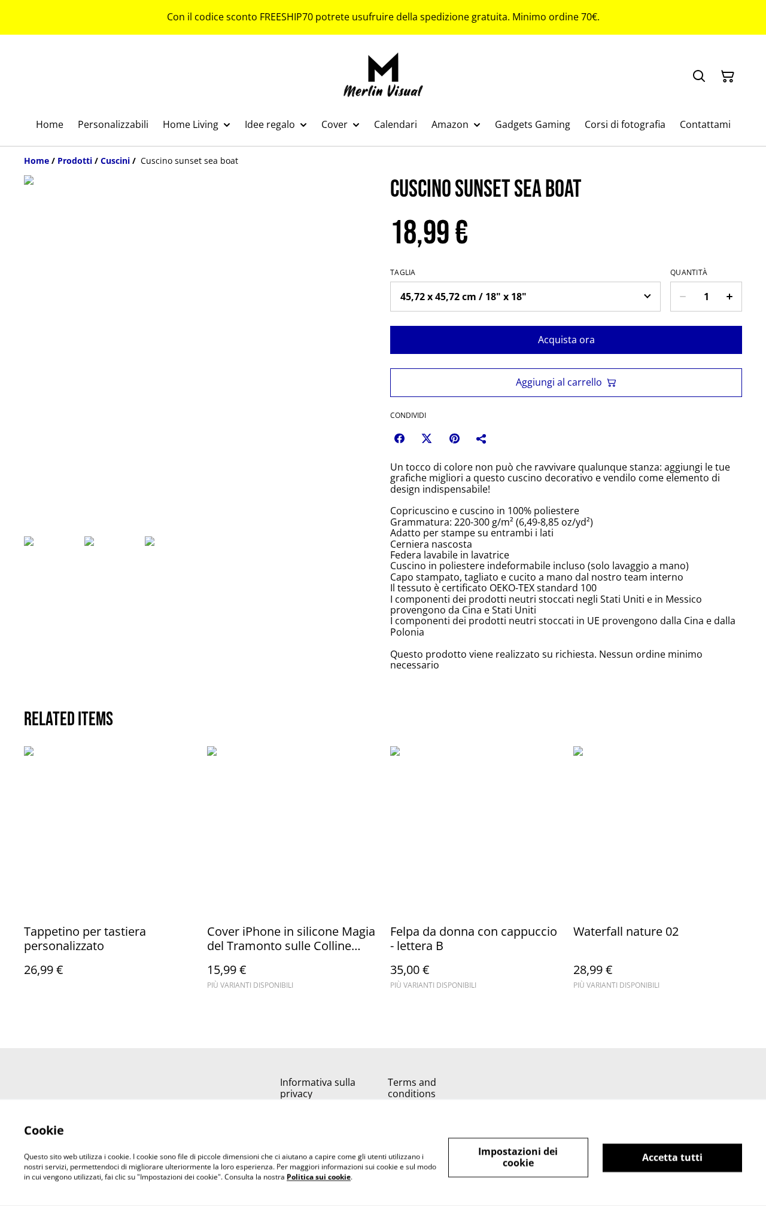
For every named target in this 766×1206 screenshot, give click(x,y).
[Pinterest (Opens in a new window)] (454, 438)
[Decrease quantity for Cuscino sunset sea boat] (682, 297)
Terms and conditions (412, 1088)
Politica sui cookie (319, 1176)
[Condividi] (482, 438)
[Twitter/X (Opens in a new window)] (427, 438)
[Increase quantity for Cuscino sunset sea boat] (730, 297)
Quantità (688, 272)
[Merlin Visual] (383, 76)
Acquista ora (566, 339)
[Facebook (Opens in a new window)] (399, 438)
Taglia (403, 272)
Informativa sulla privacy (317, 1088)
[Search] (699, 76)
